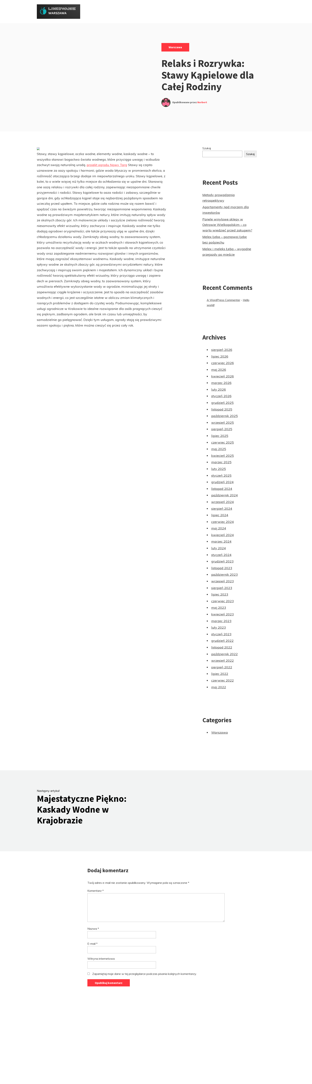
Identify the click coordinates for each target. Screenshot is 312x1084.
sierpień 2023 (221, 588)
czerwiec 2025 (222, 442)
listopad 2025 (221, 409)
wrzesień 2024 (222, 502)
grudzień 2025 (222, 403)
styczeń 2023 (221, 634)
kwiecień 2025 (222, 456)
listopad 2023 (221, 568)
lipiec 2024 (219, 515)
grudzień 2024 (222, 482)
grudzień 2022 (222, 641)
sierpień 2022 (221, 667)
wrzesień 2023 (222, 581)
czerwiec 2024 (222, 522)
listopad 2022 (221, 647)
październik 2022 (224, 654)
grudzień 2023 (222, 561)
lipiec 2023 (219, 594)
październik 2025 (224, 416)
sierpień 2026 (221, 350)
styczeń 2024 (221, 555)
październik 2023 (224, 574)
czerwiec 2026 (222, 363)
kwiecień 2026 (222, 376)
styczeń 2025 (221, 475)
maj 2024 (218, 528)
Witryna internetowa (101, 958)
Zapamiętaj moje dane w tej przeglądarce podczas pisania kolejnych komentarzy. (144, 974)
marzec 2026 (221, 383)
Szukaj (206, 148)
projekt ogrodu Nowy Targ (107, 165)
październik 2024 (224, 495)
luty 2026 (218, 389)
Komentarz (95, 890)
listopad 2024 (221, 489)
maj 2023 (218, 608)
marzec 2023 (221, 621)
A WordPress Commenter (223, 300)
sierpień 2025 (221, 429)
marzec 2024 (221, 541)
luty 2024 (218, 548)
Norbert (202, 102)
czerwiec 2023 (222, 601)
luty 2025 (218, 469)
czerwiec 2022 (222, 680)
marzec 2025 (221, 462)
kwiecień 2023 (222, 614)
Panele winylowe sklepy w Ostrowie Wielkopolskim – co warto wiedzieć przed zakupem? (227, 224)
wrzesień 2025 (222, 422)
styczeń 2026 (221, 396)
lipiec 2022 (219, 674)
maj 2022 (218, 687)
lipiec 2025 (219, 436)
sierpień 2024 (221, 508)
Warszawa (175, 47)
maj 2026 (218, 370)
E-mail (92, 943)
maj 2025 (218, 449)
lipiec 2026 (219, 356)
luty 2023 (218, 627)
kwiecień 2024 (222, 535)
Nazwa (93, 928)
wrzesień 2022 (222, 660)
